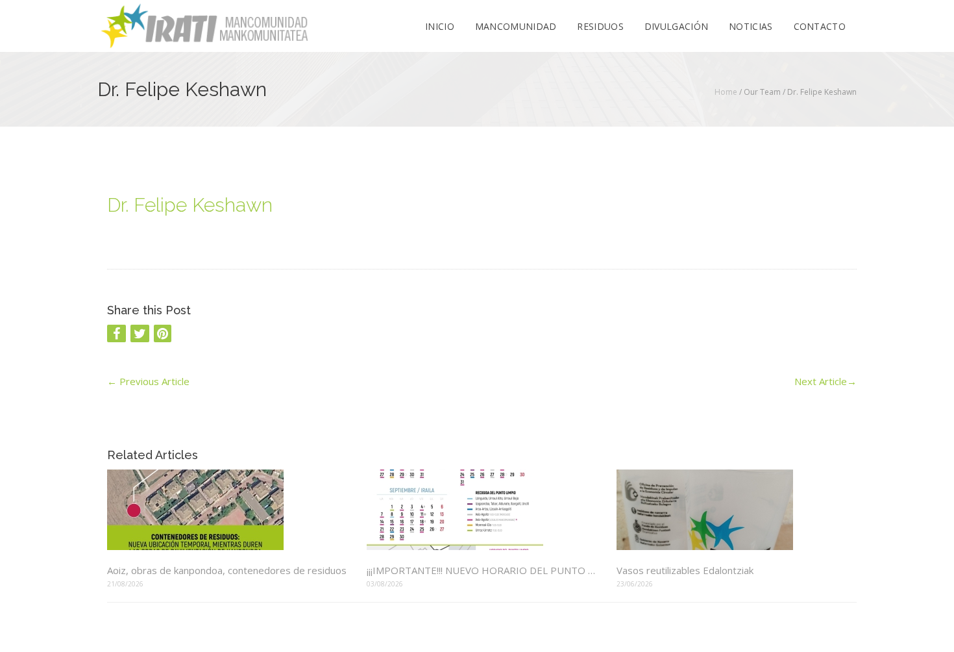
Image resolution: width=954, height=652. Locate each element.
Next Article (825, 381)
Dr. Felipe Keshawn (190, 205)
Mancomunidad (516, 26)
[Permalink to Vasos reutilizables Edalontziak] (737, 510)
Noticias (750, 26)
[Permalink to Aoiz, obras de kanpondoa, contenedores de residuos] (227, 510)
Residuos (600, 26)
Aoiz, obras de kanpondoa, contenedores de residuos (227, 570)
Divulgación (676, 26)
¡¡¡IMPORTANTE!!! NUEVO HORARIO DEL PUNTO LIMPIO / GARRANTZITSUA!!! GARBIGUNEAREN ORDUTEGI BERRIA (482, 570)
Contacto (820, 26)
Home (726, 91)
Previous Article (148, 381)
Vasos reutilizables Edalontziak (685, 570)
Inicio (439, 26)
